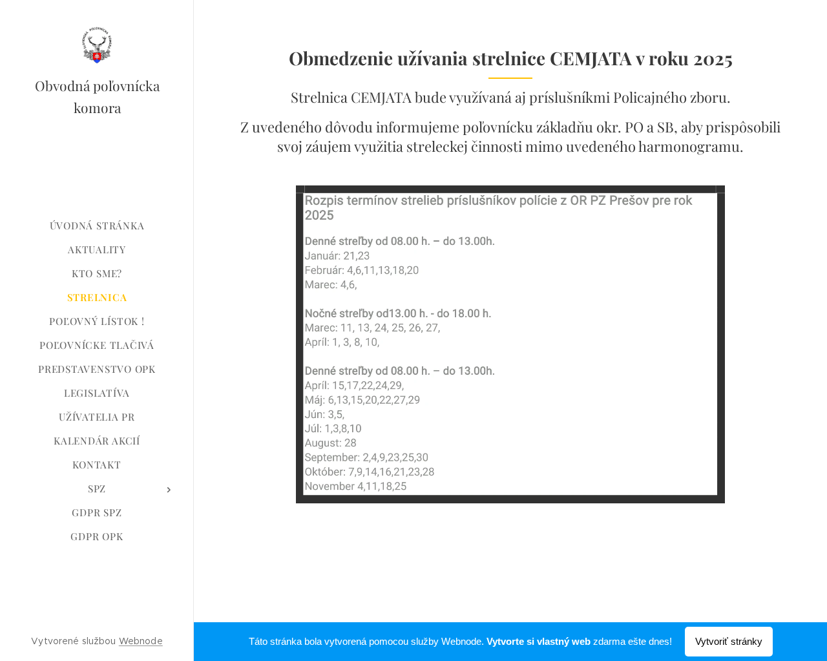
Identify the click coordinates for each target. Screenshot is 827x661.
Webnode (141, 641)
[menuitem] (97, 225)
